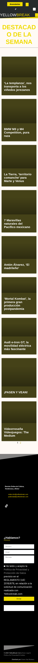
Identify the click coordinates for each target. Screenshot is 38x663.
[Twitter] (6, 9)
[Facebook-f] (3, 9)
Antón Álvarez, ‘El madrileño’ (16, 266)
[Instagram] (9, 9)
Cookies (22, 655)
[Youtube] (12, 9)
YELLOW (8, 15)
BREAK (23, 15)
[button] (27, 4)
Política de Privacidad (11, 655)
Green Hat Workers (27, 659)
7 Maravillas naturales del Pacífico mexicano (17, 224)
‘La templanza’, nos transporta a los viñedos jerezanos (18, 86)
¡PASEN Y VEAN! (16, 392)
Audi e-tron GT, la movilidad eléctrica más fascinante (17, 346)
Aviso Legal (26, 653)
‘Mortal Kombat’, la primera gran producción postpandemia (17, 303)
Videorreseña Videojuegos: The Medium (16, 432)
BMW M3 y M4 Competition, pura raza (16, 132)
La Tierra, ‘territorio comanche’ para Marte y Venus (17, 178)
